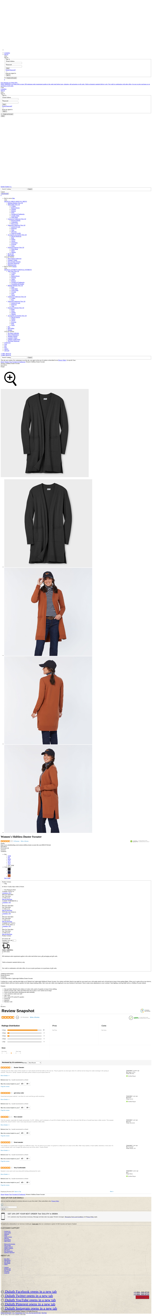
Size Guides (7, 1245)
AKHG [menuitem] (6, 349)
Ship (5, 883)
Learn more (35, 1224)
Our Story (7, 1258)
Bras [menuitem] (12, 300)
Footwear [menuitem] (10, 247)
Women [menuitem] (14, 266)
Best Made (7, 1263)
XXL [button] (9, 864)
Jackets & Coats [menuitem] (15, 227)
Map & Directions (7, 899)
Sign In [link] (6, 54)
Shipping (6, 1234)
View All (20, 203)
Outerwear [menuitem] (11, 225)
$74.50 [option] (4, 939)
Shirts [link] (13, 204)
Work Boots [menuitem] (14, 249)
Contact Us (7, 1231)
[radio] (1, 841)
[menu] (76, 26)
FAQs (5, 1235)
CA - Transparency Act (18, 1313)
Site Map (44, 1313)
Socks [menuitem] (13, 246)
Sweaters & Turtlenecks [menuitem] (17, 214)
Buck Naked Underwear (14, 258)
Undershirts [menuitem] (14, 222)
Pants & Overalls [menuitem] (16, 233)
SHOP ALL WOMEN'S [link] (11, 269)
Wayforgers (7, 1260)
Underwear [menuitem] (11, 219)
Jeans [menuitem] (12, 293)
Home (2, 362)
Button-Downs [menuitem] (15, 208)
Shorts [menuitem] (13, 295)
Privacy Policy (62, 360)
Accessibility (7, 1239)
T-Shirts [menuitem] (13, 206)
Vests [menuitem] (12, 230)
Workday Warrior (12, 336)
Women (6, 362)
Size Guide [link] (7, 878)
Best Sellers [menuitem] (11, 255)
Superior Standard (9, 1252)
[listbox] (76, 939)
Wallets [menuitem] (13, 239)
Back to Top (18, 1191)
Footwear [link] (16, 247)
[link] (77, 50)
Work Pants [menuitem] (14, 288)
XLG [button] (9, 862)
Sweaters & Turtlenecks (18, 362)
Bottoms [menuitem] (10, 203)
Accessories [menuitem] (11, 235)
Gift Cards (7, 1249)
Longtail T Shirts (12, 260)
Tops (10, 362)
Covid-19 (6, 1273)
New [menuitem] (5, 347)
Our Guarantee (8, 1251)
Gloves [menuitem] (13, 241)
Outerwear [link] (17, 225)
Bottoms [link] (15, 203)
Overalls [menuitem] (13, 292)
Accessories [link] (18, 235)
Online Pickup (8, 1237)
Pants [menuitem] (12, 287)
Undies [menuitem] (13, 298)
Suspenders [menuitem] (14, 242)
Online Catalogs (8, 1248)
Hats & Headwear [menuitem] (16, 236)
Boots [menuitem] (13, 309)
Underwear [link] (17, 219)
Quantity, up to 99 (7, 940)
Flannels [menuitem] (13, 209)
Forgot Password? (11, 70)
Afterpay (6, 1238)
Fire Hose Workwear (13, 263)
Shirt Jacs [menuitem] (14, 231)
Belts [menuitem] (12, 238)
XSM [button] (9, 856)
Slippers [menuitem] (13, 252)
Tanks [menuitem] (13, 274)
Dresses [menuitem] (10, 330)
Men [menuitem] (13, 198)
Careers (6, 1267)
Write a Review (24, 841)
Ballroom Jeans (12, 265)
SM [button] (9, 857)
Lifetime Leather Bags (14, 339)
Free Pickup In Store (10, 890)
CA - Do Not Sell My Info (33, 1313)
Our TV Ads (7, 1270)
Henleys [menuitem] (13, 211)
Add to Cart (6, 942)
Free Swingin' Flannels (14, 261)
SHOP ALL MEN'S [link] (10, 201)
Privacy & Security (6, 1313)
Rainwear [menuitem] (14, 228)
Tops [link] (12, 271)
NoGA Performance (13, 334)
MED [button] (9, 859)
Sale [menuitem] (5, 346)
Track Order (7, 1232)
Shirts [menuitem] (9, 204)
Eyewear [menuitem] (13, 244)
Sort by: (24, 1062)
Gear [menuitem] (5, 344)
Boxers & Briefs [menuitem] (15, 220)
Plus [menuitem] (9, 327)
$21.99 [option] (8, 939)
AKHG (6, 1264)
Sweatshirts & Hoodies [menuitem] (17, 284)
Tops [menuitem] (9, 271)
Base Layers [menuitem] (14, 223)
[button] (9, 870)
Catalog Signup (8, 1247)
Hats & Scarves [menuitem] (15, 317)
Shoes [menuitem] (13, 250)
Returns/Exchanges (9, 1244)
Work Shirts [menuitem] (14, 217)
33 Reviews (16, 841)
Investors (6, 1271)
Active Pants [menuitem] (14, 290)
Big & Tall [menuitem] (11, 254)
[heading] (77, 523)
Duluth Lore (7, 1268)
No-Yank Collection (13, 333)
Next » (112, 1191)
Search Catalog (6, 189)
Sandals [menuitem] (13, 312)
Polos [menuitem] (12, 212)
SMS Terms (7, 1241)
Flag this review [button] (5, 1086)
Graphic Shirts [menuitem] (15, 215)
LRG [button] (9, 860)
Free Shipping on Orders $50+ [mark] (9, 82)
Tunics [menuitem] (13, 279)
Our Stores (7, 1261)
